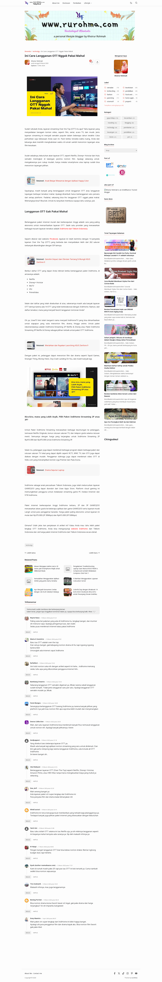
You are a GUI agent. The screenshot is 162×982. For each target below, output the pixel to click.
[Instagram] (127, 974)
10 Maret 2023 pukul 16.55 (54, 682)
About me (55, 3)
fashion (109, 94)
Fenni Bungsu (35, 703)
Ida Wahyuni (35, 767)
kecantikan (128, 118)
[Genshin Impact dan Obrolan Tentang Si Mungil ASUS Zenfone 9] (31, 264)
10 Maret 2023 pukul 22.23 (46, 788)
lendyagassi (35, 740)
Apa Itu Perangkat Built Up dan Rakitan (120, 422)
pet (129, 137)
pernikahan (128, 127)
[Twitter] (119, 974)
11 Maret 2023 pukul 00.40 (45, 847)
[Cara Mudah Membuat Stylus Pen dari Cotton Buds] (120, 278)
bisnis (112, 137)
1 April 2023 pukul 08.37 (49, 918)
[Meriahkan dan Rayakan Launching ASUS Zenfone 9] (31, 348)
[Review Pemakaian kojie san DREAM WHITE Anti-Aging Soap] (120, 306)
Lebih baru (93, 553)
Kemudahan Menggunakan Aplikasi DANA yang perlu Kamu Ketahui (46, 579)
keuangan (110, 132)
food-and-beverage (129, 94)
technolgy (29, 545)
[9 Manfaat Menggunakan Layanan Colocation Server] (68, 585)
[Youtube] (136, 974)
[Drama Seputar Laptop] (31, 473)
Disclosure (66, 3)
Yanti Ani (33, 828)
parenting (110, 98)
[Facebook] (115, 974)
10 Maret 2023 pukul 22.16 (49, 767)
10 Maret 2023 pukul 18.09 (50, 703)
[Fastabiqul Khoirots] (35, 3)
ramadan (110, 88)
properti (128, 101)
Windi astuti (35, 809)
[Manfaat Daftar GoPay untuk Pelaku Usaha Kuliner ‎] (120, 363)
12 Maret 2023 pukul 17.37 (64, 865)
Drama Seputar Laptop (54, 470)
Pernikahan (77, 3)
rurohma (134, 978)
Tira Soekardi (35, 884)
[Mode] (131, 3)
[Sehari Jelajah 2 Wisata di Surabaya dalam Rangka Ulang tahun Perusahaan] (120, 334)
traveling (111, 123)
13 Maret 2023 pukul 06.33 (51, 900)
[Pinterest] (132, 974)
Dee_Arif (33, 788)
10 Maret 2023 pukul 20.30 (53, 721)
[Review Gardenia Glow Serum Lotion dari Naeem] (120, 391)
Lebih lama (31, 553)
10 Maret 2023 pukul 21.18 (49, 740)
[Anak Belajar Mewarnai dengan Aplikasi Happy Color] (31, 184)
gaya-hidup (111, 118)
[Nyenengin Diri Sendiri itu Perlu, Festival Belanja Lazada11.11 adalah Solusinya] (120, 250)
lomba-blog (111, 91)
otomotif (110, 101)
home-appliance (130, 98)
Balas (28, 632)
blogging (128, 123)
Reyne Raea (34, 618)
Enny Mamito (35, 918)
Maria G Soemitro (37, 639)
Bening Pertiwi (36, 900)
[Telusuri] (136, 3)
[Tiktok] (123, 974)
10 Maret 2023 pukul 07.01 (53, 639)
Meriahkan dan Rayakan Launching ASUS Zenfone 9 (66, 345)
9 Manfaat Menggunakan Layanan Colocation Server (85, 579)
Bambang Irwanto (37, 682)
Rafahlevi (34, 663)
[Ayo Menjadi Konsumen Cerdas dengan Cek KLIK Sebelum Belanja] (29, 596)
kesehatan (129, 88)
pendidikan (129, 91)
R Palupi (33, 847)
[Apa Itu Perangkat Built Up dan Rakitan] (120, 419)
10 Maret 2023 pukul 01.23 (48, 618)
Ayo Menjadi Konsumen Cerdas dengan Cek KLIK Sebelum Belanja (46, 590)
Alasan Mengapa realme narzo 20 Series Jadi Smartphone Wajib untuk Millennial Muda (47, 568)
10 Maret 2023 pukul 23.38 (46, 828)
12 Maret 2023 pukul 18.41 (50, 884)
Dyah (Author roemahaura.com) (42, 865)
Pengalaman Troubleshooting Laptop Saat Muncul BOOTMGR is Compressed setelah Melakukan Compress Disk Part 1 (85, 569)
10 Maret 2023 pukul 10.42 (47, 663)
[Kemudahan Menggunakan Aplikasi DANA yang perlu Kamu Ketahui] (29, 585)
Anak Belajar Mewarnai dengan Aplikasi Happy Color (67, 180)
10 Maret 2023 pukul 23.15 (49, 809)
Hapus (35, 632)
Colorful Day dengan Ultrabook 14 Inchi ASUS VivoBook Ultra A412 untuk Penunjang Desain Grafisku (85, 591)
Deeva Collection (37, 721)
